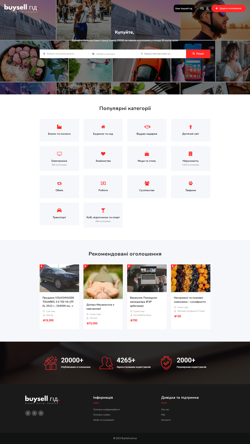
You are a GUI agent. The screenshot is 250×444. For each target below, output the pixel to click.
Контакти (166, 420)
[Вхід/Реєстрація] (207, 8)
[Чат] (202, 8)
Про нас (165, 409)
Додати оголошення (230, 8)
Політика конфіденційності (106, 409)
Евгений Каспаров (142, 315)
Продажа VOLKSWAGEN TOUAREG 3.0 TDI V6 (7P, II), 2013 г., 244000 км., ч (58, 302)
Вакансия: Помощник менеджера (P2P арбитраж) (143, 302)
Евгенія (93, 318)
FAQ (163, 414)
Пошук (200, 53)
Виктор (49, 315)
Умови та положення (103, 420)
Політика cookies (101, 414)
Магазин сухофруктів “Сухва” (191, 311)
